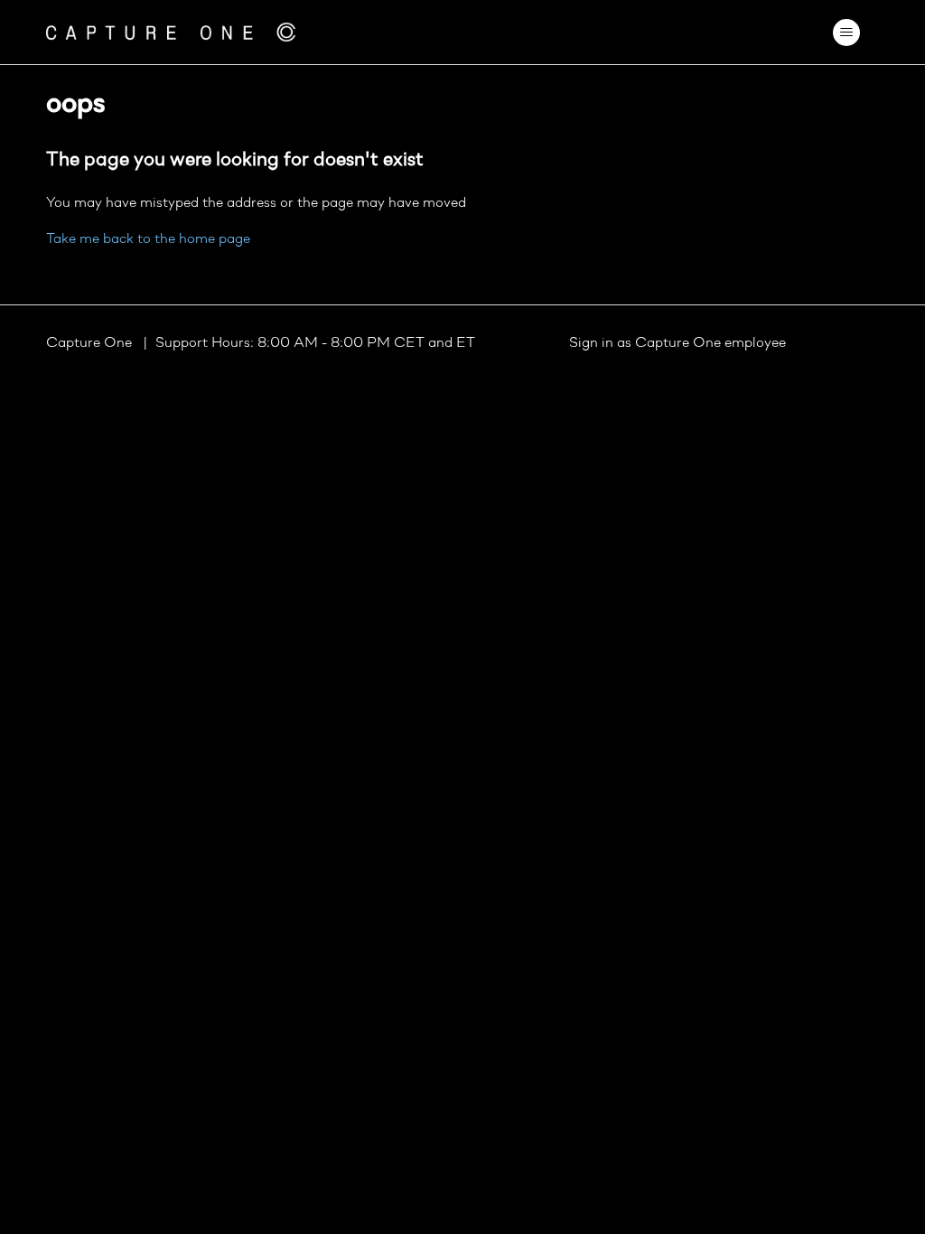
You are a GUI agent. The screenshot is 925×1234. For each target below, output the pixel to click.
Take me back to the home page (148, 239)
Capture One (90, 343)
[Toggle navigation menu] (847, 32)
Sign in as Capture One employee (677, 343)
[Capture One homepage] (170, 32)
